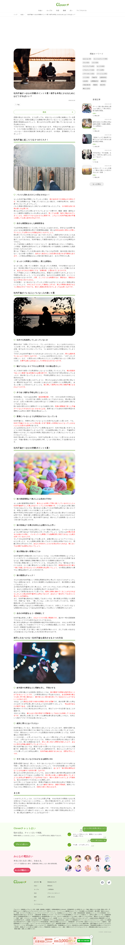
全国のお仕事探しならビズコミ (58, 921)
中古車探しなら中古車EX (86, 911)
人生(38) (85, 81)
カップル (49, 10)
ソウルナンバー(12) (88, 70)
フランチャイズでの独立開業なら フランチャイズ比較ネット (71, 914)
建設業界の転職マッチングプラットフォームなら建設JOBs (72, 923)
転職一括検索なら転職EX (43, 909)
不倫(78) (94, 77)
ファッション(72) (102, 73)
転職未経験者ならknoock (59, 909)
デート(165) (100, 70)
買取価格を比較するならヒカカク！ (99, 927)
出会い (40, 10)
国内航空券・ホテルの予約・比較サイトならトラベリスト (84, 921)
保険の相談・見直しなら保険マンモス (24, 928)
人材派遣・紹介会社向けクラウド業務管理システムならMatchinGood (44, 920)
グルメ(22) (86, 62)
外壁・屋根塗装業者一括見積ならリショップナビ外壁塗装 (90, 913)
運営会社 (49, 885)
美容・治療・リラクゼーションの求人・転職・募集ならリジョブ (34, 918)
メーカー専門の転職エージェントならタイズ (33, 925)
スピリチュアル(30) (88, 66)
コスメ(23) (95, 62)
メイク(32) (86, 77)
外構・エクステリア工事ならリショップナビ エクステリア (32, 913)
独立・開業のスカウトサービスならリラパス (75, 927)
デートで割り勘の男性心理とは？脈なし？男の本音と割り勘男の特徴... (102, 108)
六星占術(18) (86, 85)
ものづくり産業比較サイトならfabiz (67, 916)
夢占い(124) (86, 88)
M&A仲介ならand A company (80, 925)
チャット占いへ (22, 844)
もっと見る (97, 184)
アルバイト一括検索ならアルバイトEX (24, 909)
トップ (15, 14)
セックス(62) (100, 66)
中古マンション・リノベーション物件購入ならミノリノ (62, 911)
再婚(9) (95, 85)
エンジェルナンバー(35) (100, 59)
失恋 (57, 10)
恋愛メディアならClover (85, 916)
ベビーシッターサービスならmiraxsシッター (42, 923)
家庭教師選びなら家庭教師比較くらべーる (44, 916)
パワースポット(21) (88, 73)
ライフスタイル (82, 10)
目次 (44, 112)
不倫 (18, 104)
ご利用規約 (50, 889)
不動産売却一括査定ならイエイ (52, 927)
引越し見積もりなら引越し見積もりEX (97, 909)
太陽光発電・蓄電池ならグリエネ (44, 914)
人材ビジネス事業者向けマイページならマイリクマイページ (82, 920)
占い (71, 10)
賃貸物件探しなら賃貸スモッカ (76, 909)
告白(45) (102, 85)
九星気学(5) (103, 77)
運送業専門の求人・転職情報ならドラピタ (59, 925)
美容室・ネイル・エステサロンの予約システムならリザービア (71, 918)
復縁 (64, 10)
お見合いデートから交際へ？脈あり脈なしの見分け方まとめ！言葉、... (102, 170)
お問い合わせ (51, 897)
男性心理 (97, 115)
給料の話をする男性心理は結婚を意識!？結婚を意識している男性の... (102, 124)
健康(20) (103, 81)
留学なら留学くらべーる (96, 914)
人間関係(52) (94, 81)
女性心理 (97, 146)
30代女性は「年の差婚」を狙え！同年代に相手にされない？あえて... (102, 155)
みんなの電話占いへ (22, 870)
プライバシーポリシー (53, 893)
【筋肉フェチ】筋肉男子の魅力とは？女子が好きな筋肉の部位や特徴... (102, 139)
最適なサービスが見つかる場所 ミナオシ (31, 927)
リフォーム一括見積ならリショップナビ (61, 913)
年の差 (96, 162)
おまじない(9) (87, 59)
